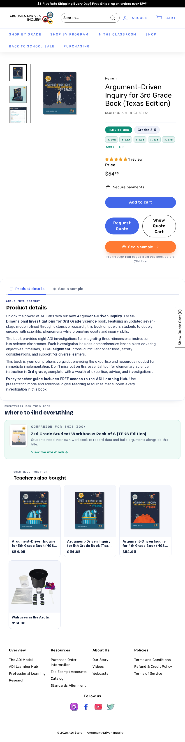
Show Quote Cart (159, 226)
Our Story (100, 660)
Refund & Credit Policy (153, 667)
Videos (98, 667)
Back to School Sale (32, 46)
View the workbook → (49, 452)
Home (109, 78)
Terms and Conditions (152, 660)
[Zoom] (60, 93)
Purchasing (77, 46)
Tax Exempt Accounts (69, 672)
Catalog (57, 678)
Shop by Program (69, 34)
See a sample (140, 247)
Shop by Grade (25, 34)
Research (16, 680)
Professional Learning (27, 674)
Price (110, 165)
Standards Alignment (68, 685)
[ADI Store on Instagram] (74, 707)
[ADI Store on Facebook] (86, 707)
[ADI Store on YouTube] (98, 707)
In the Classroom (116, 34)
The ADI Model (21, 660)
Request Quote (122, 225)
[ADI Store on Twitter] (110, 707)
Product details (29, 289)
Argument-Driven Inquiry (105, 732)
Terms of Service (148, 674)
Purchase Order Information (64, 662)
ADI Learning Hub (23, 667)
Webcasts (100, 674)
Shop (151, 34)
